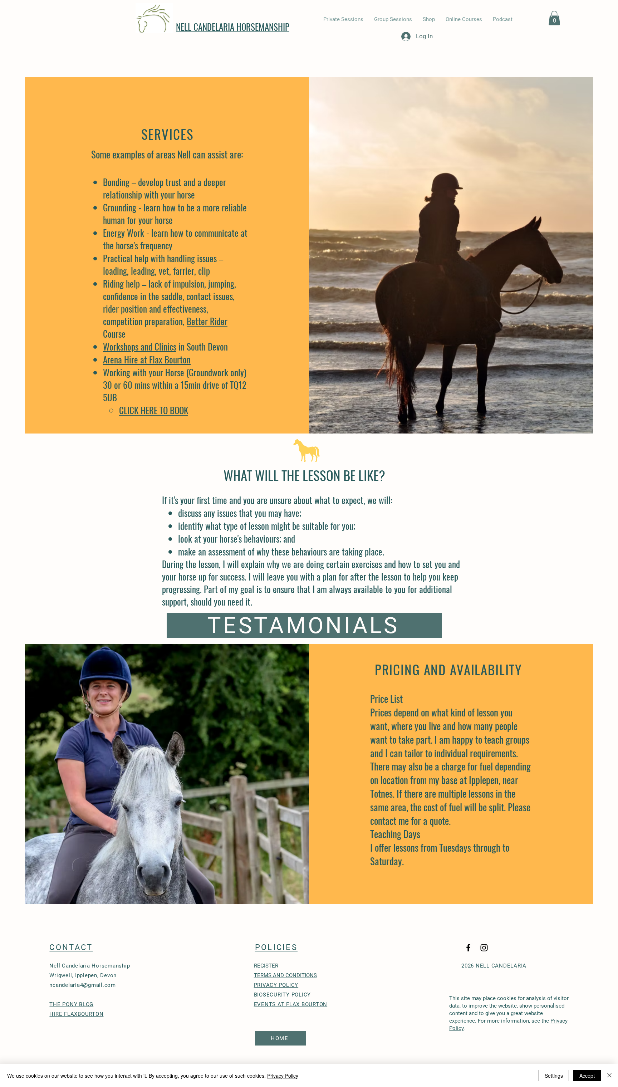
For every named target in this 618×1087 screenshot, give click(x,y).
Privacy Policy (282, 1075)
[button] (554, 18)
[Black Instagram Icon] (484, 948)
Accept (587, 1075)
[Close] (609, 1075)
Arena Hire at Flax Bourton (147, 359)
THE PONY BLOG (71, 1004)
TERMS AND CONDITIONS (285, 975)
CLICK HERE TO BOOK (153, 410)
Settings (554, 1075)
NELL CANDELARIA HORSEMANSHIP (232, 26)
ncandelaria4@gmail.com (82, 985)
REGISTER (266, 966)
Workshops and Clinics (139, 346)
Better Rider (207, 321)
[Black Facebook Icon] (468, 948)
